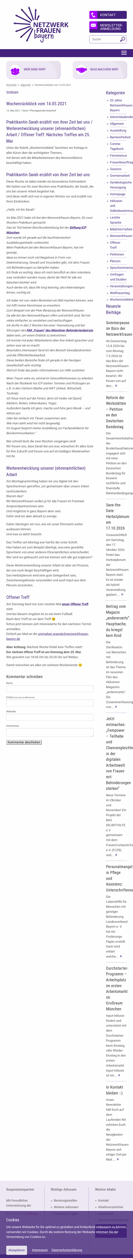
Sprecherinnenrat (118, 267)
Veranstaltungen (118, 286)
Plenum (115, 261)
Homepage (117, 194)
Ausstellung (118, 130)
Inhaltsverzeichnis (110, 1207)
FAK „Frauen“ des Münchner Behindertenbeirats (59, 330)
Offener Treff (115, 245)
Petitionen (117, 254)
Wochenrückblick (118, 299)
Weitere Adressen (66, 1207)
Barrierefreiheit (118, 137)
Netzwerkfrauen (118, 236)
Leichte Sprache (115, 220)
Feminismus (118, 155)
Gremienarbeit (118, 175)
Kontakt (103, 1200)
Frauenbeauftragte (118, 162)
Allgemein (117, 123)
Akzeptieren (16, 1250)
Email (20, 697)
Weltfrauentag (118, 293)
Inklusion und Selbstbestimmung (118, 206)
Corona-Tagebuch (117, 146)
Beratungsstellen (65, 1200)
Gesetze (115, 169)
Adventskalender (118, 117)
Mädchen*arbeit (118, 229)
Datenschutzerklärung (67, 1250)
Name (9, 683)
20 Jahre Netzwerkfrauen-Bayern (118, 105)
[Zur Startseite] (40, 24)
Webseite (11, 711)
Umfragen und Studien (118, 277)
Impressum (40, 1250)
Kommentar (12, 725)
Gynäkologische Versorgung (118, 185)
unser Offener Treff (75, 604)
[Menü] (124, 53)
